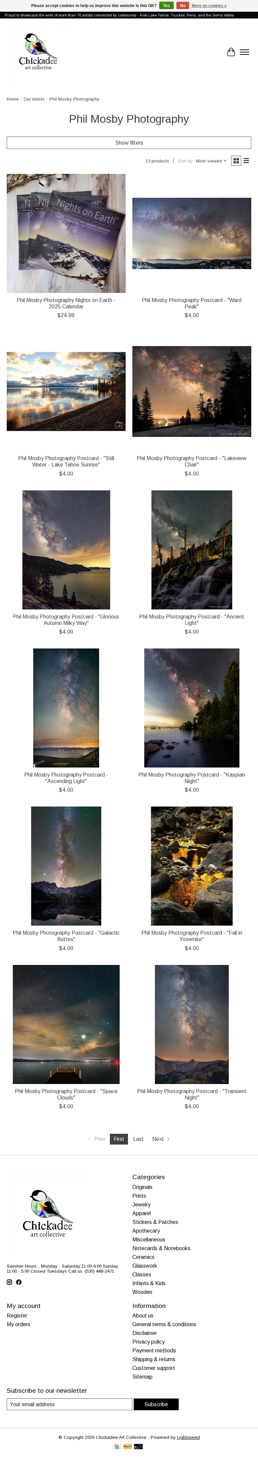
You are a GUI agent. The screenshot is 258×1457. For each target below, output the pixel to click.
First (119, 1139)
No (182, 5)
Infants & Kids (149, 1283)
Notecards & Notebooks (161, 1248)
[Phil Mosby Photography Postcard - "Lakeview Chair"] (191, 391)
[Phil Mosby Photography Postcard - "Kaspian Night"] (191, 708)
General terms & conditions (164, 1324)
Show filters (129, 143)
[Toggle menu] (244, 52)
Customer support (153, 1368)
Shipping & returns (153, 1359)
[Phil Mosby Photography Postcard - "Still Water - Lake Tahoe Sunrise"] (66, 391)
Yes (166, 5)
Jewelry (141, 1204)
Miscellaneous (148, 1239)
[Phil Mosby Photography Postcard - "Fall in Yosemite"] (191, 866)
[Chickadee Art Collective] (38, 52)
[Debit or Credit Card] (138, 1447)
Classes (141, 1274)
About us (143, 1315)
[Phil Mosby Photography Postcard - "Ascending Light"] (66, 708)
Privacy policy (148, 1342)
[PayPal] (127, 1447)
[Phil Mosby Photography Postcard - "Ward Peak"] (191, 233)
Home (13, 99)
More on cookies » (209, 5)
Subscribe (156, 1404)
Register (17, 1315)
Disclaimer (144, 1333)
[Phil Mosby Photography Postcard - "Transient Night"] (191, 1024)
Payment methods (154, 1350)
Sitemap (142, 1377)
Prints (139, 1196)
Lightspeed (188, 1437)
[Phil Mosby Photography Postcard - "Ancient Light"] (191, 549)
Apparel (141, 1213)
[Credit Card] (117, 1447)
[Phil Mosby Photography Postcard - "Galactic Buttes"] (66, 866)
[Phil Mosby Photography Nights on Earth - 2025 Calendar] (66, 233)
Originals (142, 1187)
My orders (18, 1324)
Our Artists (34, 99)
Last (138, 1139)
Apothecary (146, 1231)
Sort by (185, 160)
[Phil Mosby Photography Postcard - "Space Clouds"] (66, 1024)
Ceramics (143, 1257)
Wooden (142, 1292)
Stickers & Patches (155, 1222)
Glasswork (144, 1266)
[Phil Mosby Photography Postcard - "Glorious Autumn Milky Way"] (66, 549)
